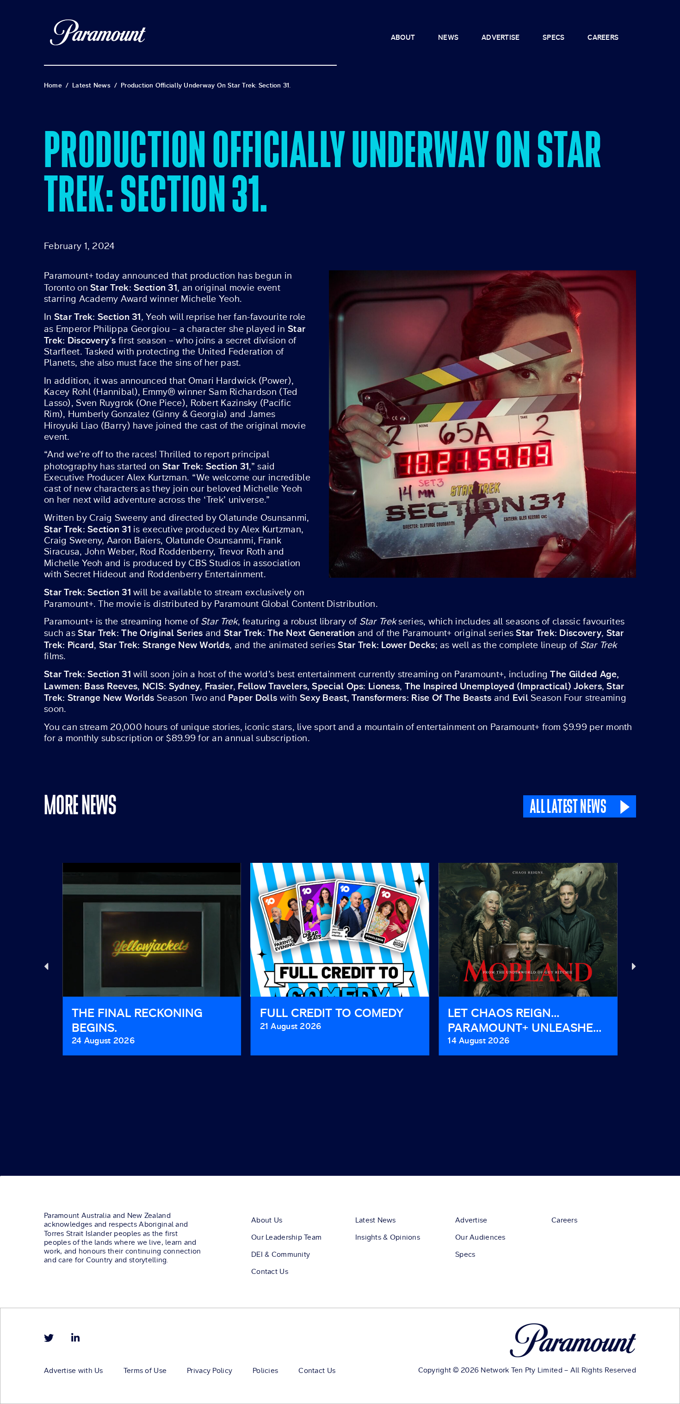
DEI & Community (280, 1254)
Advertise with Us (73, 1370)
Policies (265, 1370)
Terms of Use (145, 1370)
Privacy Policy (209, 1370)
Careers (564, 1220)
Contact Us (269, 1271)
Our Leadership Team (286, 1237)
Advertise (471, 1220)
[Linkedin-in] (75, 1338)
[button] (46, 966)
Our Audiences (480, 1237)
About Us (266, 1220)
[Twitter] (49, 1338)
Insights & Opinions (387, 1237)
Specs (465, 1254)
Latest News (375, 1220)
